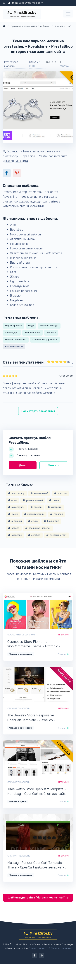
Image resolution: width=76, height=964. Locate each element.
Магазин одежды (49, 325)
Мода (31, 325)
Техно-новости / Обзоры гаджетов (50, 948)
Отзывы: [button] (34, 64)
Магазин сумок (18, 801)
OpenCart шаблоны (18, 708)
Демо (22, 465)
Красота (51, 332)
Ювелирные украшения (45, 339)
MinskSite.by (22, 14)
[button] (14, 347)
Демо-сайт (25, 610)
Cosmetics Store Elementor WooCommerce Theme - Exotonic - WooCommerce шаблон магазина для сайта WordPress (36, 644)
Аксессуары (11, 332)
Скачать (53, 465)
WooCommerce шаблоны (21, 634)
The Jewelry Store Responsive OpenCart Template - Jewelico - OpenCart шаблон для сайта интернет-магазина (37, 717)
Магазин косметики (15, 339)
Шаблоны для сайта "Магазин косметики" (36, 897)
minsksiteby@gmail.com (27, 2)
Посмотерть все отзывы (38, 411)
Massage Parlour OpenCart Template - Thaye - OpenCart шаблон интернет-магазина (36, 865)
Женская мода (32, 332)
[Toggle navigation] (68, 13)
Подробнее (50, 610)
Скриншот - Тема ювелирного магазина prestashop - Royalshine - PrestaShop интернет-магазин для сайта (35, 156)
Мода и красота (13, 325)
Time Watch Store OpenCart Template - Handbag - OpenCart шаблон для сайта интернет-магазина (37, 791)
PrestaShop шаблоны (11, 64)
